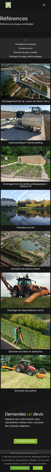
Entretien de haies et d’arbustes (26, 351)
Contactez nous (25, 440)
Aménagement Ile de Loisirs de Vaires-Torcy (25, 101)
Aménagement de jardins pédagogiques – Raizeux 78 (25, 185)
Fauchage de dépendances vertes (25, 310)
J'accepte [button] (37, 468)
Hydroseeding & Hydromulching (25, 142)
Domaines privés (25, 227)
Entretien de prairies (26, 390)
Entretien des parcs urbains (25, 268)
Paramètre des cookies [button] (20, 468)
